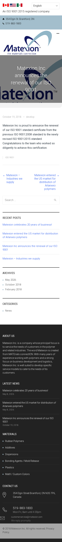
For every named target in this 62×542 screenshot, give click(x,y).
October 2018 (13, 284)
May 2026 (10, 279)
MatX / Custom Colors (17, 474)
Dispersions (11, 454)
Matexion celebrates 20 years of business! (27, 224)
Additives (10, 447)
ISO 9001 (9, 157)
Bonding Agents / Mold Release (22, 461)
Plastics (9, 467)
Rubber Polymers (14, 441)
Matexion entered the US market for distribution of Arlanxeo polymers (45, 182)
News (8, 310)
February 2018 (13, 289)
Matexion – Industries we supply (14, 179)
